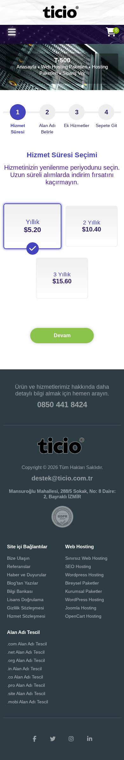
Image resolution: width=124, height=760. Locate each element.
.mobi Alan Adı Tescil (27, 701)
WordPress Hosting (84, 599)
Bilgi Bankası (20, 591)
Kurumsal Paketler (83, 591)
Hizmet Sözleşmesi (26, 616)
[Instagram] (71, 739)
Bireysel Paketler (82, 583)
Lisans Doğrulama (25, 599)
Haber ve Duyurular (26, 574)
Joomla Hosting (80, 607)
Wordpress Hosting (84, 574)
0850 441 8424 (62, 404)
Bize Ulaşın (18, 558)
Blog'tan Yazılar (22, 583)
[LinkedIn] (89, 739)
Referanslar (19, 566)
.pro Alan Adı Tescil (26, 685)
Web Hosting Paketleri (64, 66)
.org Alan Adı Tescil (26, 660)
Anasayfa (26, 66)
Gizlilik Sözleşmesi (25, 607)
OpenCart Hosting (83, 616)
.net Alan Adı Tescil (26, 652)
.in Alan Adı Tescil (24, 668)
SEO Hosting (78, 566)
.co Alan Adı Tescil (25, 676)
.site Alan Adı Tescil (26, 693)
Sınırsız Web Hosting (86, 558)
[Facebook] (34, 739)
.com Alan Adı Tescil (27, 643)
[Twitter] (53, 739)
